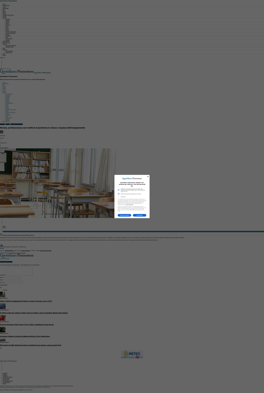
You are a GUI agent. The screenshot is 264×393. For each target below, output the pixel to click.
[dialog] (132, 196)
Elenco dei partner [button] (129, 204)
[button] (132, 197)
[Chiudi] (148, 176)
